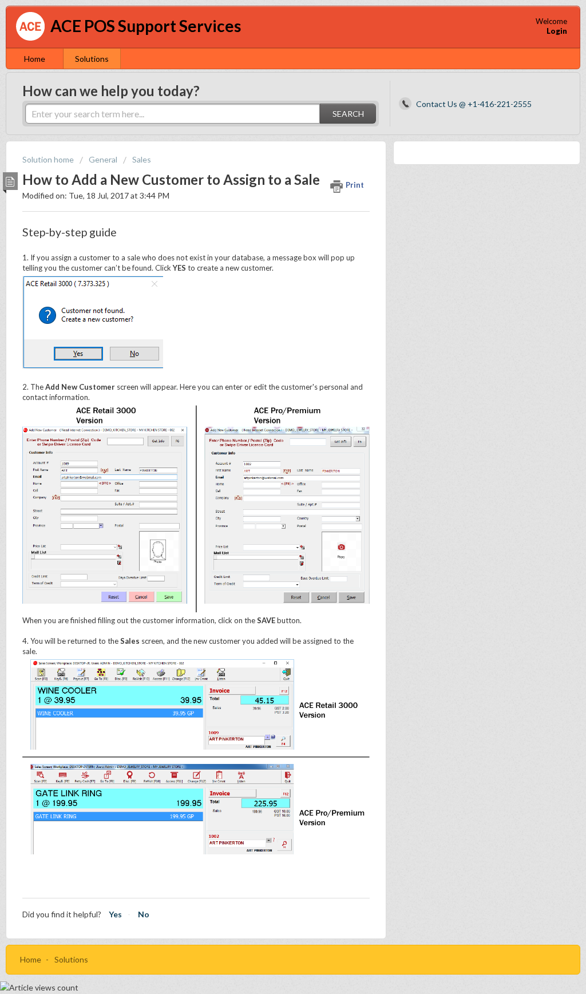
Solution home (49, 159)
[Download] (272, 353)
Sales (141, 159)
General (103, 159)
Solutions (92, 59)
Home (34, 59)
